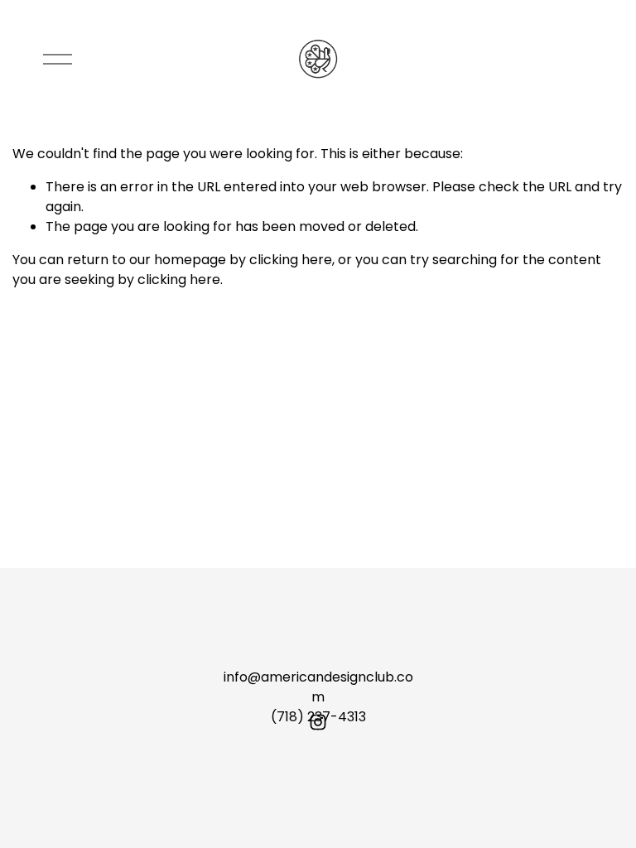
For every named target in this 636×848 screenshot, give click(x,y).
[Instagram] (318, 722)
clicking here (290, 259)
